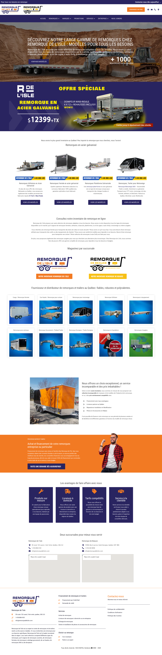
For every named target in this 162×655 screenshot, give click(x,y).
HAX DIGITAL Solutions (83, 648)
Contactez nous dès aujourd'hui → (148, 2)
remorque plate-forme (93, 186)
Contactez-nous (116, 596)
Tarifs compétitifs (94, 498)
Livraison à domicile (67, 499)
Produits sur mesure (41, 499)
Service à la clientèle (121, 499)
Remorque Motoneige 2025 (126, 186)
